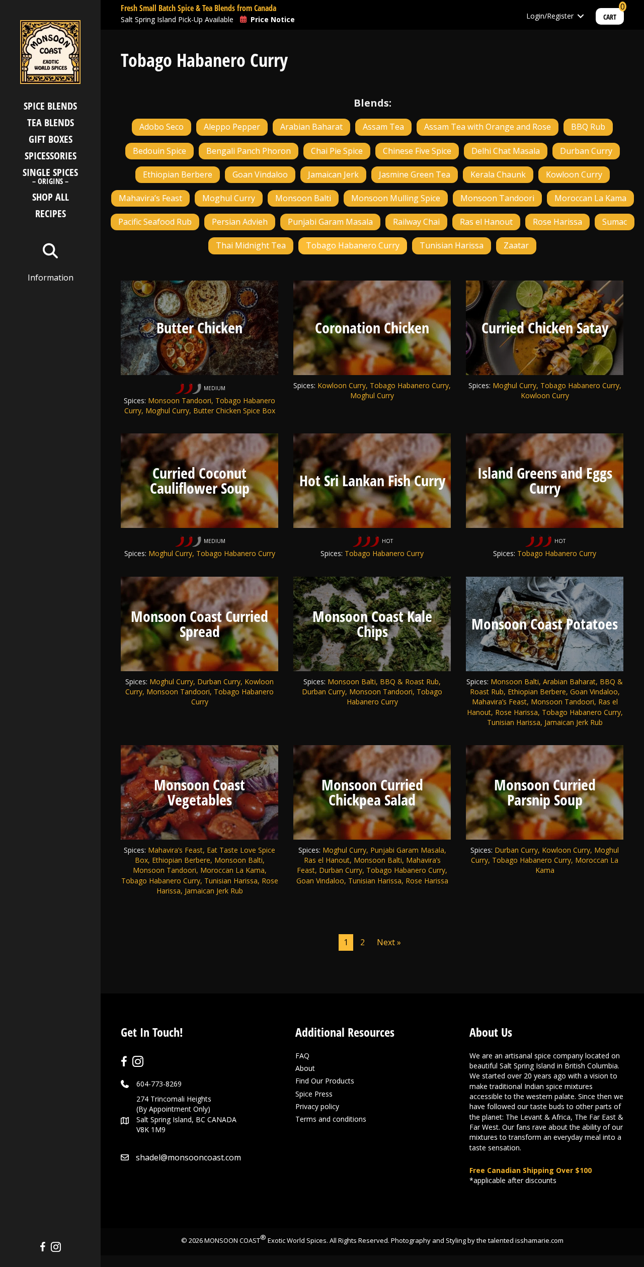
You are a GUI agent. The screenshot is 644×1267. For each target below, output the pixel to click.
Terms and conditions (330, 1119)
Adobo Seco (161, 126)
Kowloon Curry (574, 174)
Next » (389, 942)
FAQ (302, 1055)
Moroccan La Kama (590, 198)
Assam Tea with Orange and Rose (487, 126)
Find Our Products (324, 1080)
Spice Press (314, 1094)
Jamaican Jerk (333, 174)
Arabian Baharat (311, 126)
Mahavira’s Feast (150, 198)
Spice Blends (50, 106)
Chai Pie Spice (337, 150)
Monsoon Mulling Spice (395, 198)
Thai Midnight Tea (251, 245)
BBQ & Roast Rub (409, 681)
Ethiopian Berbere (177, 174)
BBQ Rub (588, 126)
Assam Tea (383, 126)
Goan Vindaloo (260, 174)
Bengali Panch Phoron (248, 150)
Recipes (50, 213)
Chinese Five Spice (417, 150)
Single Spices (50, 177)
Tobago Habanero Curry (352, 245)
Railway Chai (416, 221)
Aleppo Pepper (232, 126)
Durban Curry (586, 150)
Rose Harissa (557, 221)
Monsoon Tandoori (497, 198)
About (305, 1068)
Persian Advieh (240, 221)
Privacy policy (317, 1106)
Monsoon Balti (303, 198)
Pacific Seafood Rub (155, 221)
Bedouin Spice (159, 150)
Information (50, 277)
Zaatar (516, 245)
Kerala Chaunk (498, 174)
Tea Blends (50, 122)
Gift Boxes (50, 139)
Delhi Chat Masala (505, 150)
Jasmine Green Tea (414, 174)
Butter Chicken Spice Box (234, 410)
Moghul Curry (228, 198)
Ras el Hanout (486, 221)
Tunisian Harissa (452, 245)
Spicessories (50, 155)
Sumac (614, 221)
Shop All (50, 197)
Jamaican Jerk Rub (573, 722)
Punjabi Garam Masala (330, 221)
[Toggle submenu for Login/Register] (581, 16)
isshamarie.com (539, 1240)
